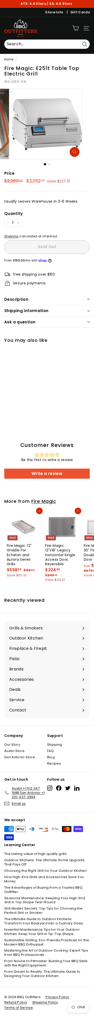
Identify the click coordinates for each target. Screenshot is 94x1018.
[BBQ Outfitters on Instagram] (49, 788)
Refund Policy (15, 1002)
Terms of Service (18, 1007)
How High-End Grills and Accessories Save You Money (44, 879)
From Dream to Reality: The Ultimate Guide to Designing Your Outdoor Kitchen (42, 973)
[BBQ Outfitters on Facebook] (58, 788)
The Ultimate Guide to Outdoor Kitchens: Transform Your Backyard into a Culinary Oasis (43, 921)
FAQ (50, 750)
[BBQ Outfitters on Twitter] (67, 788)
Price (9, 173)
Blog (51, 757)
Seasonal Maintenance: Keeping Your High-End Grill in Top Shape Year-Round (44, 900)
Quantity (13, 213)
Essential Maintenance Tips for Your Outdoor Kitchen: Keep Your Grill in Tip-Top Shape (42, 931)
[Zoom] (74, 152)
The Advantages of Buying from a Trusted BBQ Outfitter (43, 889)
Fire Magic (43, 501)
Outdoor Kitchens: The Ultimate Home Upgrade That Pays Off (44, 862)
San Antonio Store (19, 757)
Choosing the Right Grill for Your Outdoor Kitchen (45, 870)
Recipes (54, 763)
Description (16, 299)
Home (8, 59)
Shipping (11, 236)
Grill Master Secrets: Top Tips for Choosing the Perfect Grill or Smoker (43, 910)
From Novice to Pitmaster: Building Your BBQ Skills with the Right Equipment (46, 963)
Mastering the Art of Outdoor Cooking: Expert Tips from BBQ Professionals (46, 952)
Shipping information (26, 310)
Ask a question (19, 322)
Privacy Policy (57, 997)
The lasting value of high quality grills (35, 853)
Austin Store (14, 750)
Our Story (12, 744)
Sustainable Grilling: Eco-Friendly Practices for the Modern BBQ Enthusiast (46, 942)
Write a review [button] (47, 473)
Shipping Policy (45, 1002)
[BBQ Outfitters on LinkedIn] (76, 788)
